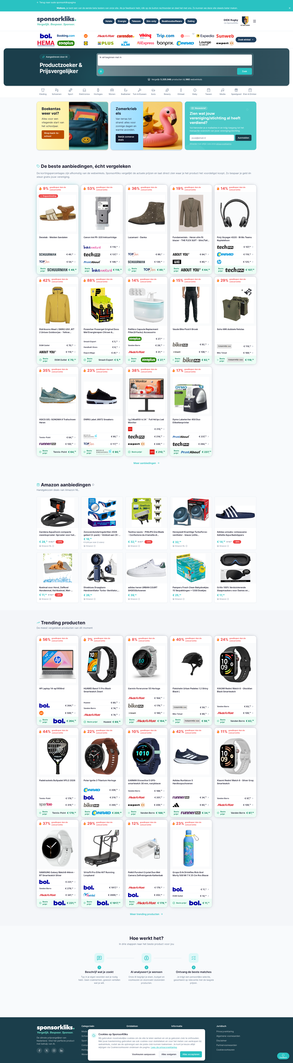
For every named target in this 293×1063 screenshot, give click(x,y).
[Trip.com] (165, 36)
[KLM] (125, 43)
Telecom (136, 21)
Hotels (108, 21)
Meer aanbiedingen (145, 463)
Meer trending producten (144, 914)
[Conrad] (185, 43)
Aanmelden (243, 137)
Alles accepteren (191, 1054)
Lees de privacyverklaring (164, 1047)
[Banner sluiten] (290, 8)
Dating (191, 21)
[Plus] (105, 43)
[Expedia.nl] (205, 36)
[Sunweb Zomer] (225, 36)
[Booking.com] (65, 36)
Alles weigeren (168, 1054)
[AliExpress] (145, 43)
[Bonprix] (165, 43)
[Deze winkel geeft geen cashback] (193, 33)
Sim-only (151, 21)
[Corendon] (125, 36)
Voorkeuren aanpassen (143, 1054)
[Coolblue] (85, 36)
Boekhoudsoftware (172, 21)
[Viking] (145, 36)
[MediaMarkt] (105, 36)
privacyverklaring (223, 144)
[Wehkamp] (185, 36)
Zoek (244, 71)
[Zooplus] (65, 43)
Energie (122, 21)
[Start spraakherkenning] (101, 71)
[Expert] (225, 43)
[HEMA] (46, 43)
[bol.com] (46, 36)
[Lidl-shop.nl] (85, 43)
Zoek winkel (244, 39)
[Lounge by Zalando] (205, 43)
